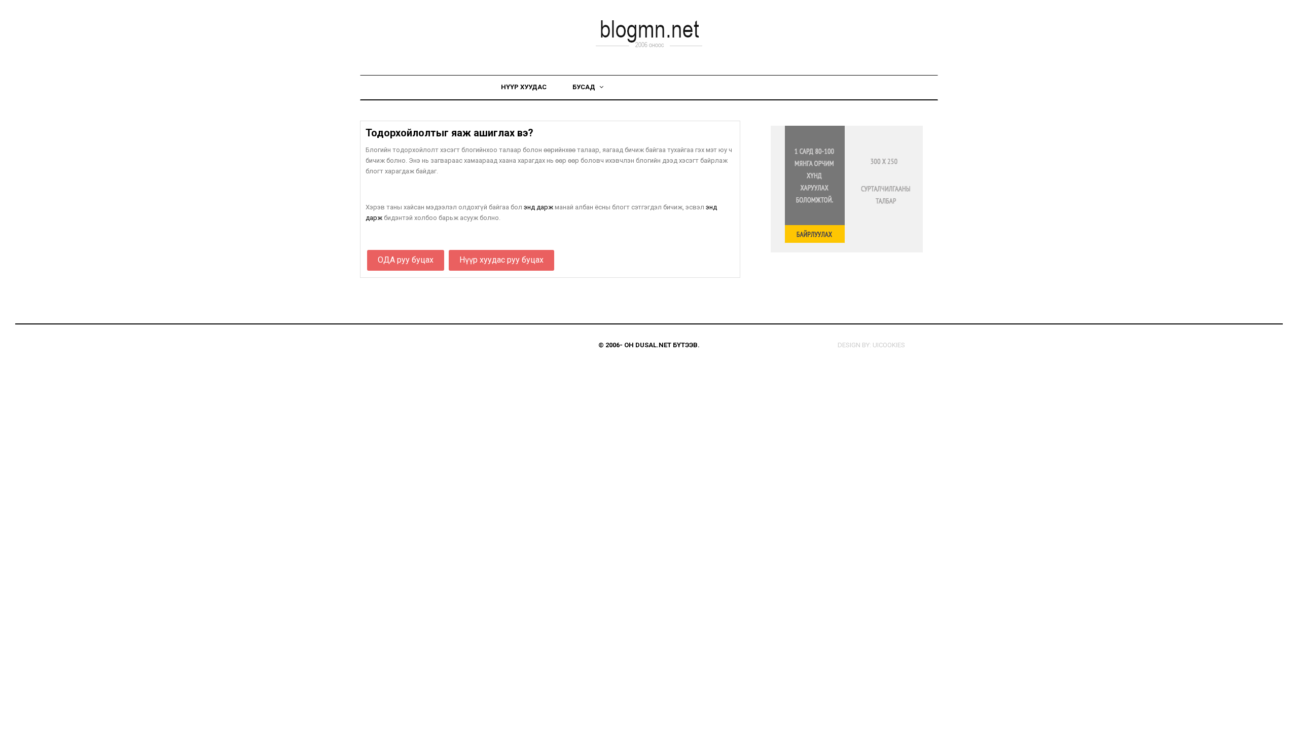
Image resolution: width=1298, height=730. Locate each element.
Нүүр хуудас (524, 87)
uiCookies (889, 345)
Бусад (584, 87)
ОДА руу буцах (406, 260)
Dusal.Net (653, 345)
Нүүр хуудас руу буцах (501, 260)
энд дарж (538, 207)
